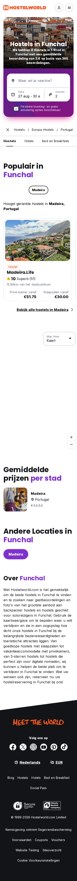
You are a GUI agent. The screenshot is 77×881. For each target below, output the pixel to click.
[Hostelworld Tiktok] (64, 747)
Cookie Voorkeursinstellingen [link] (38, 860)
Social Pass (38, 788)
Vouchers (58, 840)
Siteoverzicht (52, 850)
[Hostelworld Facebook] (12, 747)
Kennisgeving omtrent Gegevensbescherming (38, 829)
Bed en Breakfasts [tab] (55, 141)
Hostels (23, 777)
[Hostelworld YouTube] (43, 747)
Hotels (36, 777)
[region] (38, 390)
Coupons (41, 840)
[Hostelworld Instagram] (33, 747)
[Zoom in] (71, 437)
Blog (10, 777)
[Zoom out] (71, 444)
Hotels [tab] (29, 141)
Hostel (13, 266)
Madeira (16, 554)
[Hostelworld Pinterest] (53, 747)
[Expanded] (8, 130)
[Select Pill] (59, 7)
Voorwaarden (21, 840)
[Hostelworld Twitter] (23, 747)
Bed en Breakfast (57, 777)
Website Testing (27, 850)
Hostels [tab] (9, 141)
